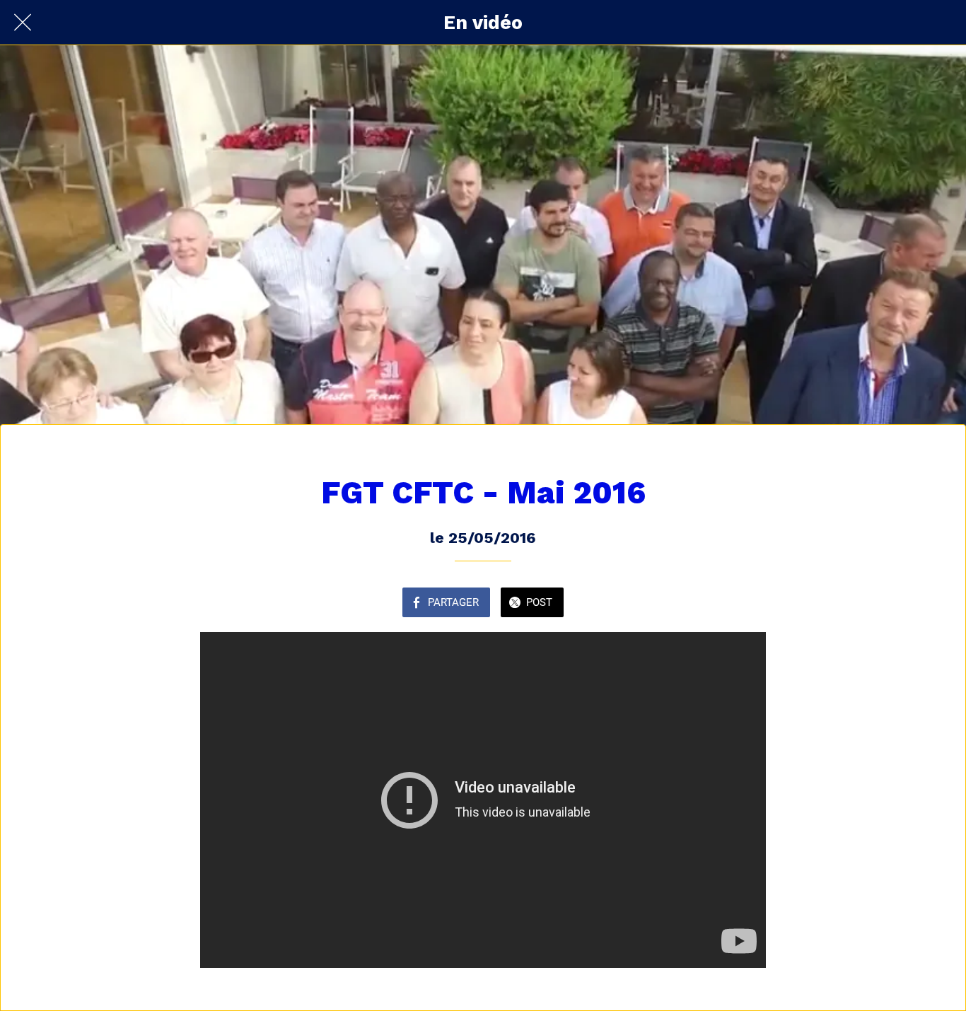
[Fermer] (22, 22)
